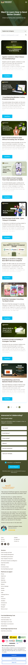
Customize (14, 658)
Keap (2, 592)
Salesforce (3, 576)
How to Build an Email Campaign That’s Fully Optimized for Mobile (12, 179)
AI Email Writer (4, 625)
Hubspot (3, 578)
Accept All (14, 655)
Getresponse (4, 602)
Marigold (3, 606)
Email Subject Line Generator (7, 623)
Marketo (3, 584)
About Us (3, 541)
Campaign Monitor (5, 594)
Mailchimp (3, 580)
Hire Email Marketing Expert (7, 568)
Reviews (3, 539)
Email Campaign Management (7, 554)
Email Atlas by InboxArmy (6, 630)
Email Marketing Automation (7, 556)
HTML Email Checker (5, 617)
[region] (14, 654)
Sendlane (3, 600)
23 (16, 407)
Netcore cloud (4, 608)
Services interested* (7, 448)
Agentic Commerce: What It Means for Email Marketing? (13, 58)
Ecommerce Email (5, 566)
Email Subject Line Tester (6, 621)
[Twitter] (5, 544)
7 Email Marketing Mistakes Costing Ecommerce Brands (13, 98)
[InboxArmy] (6, 2)
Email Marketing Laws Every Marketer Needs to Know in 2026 (12, 380)
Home (2, 537)
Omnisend (3, 598)
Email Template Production (7, 558)
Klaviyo (2, 573)
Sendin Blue (3, 582)
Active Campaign (4, 586)
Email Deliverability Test (6, 619)
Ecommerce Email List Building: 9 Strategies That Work (12, 340)
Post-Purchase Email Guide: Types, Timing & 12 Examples (13, 219)
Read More (7, 76)
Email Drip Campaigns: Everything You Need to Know (13, 300)
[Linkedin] (2, 544)
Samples (16, 537)
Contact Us (16, 541)
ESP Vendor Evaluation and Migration (9, 560)
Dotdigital (3, 604)
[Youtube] (8, 544)
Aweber (2, 588)
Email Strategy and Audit (6, 552)
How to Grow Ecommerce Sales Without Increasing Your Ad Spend (13, 138)
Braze (2, 596)
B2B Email (3, 564)
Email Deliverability (5, 562)
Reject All (14, 662)
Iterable (2, 590)
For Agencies (17, 539)
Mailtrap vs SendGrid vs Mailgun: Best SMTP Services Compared (12, 259)
